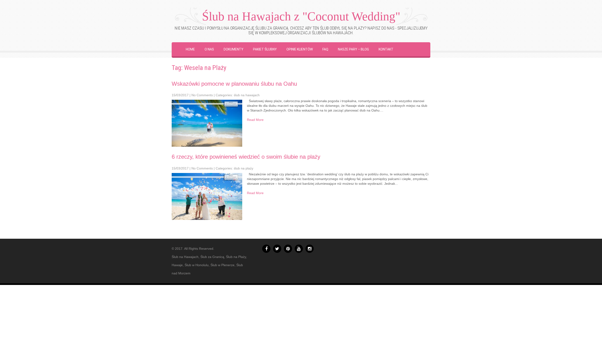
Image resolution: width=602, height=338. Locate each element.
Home (190, 49)
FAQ (325, 49)
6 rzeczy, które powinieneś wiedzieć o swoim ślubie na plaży (246, 157)
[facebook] (266, 249)
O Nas (209, 49)
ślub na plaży (243, 168)
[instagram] (309, 249)
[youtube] (299, 249)
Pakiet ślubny (265, 49)
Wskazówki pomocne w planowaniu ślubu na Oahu (234, 84)
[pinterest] (288, 249)
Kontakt (386, 49)
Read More (255, 120)
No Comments (202, 95)
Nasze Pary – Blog (353, 49)
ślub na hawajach (247, 95)
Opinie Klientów (299, 49)
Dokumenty (233, 49)
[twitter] (277, 249)
